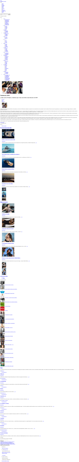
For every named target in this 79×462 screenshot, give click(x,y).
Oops (1, 1)
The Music (3, 10)
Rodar (3, 6)
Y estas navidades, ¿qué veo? (9, 327)
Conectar (3, 8)
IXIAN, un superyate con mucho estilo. (8, 139)
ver (36, 142)
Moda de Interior (4, 202)
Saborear (3, 5)
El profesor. (2, 425)
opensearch (1, 13)
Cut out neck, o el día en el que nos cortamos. (11, 297)
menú (1, 2)
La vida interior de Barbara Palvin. (8, 243)
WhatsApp (3, 101)
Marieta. (1, 388)
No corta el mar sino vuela (5, 127)
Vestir (2, 3)
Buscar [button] (9, 14)
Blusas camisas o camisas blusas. (9, 357)
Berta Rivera (3, 141)
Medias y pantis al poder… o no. (9, 344)
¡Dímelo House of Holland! (8, 361)
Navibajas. (6, 310)
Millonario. (2, 373)
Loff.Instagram (4, 276)
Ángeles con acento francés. (8, 340)
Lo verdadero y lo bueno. (4, 403)
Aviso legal (3, 455)
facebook (3, 99)
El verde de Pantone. (7, 306)
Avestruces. (2, 410)
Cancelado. (2, 418)
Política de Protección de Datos (6, 452)
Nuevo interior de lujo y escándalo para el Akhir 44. (10, 154)
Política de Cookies (4, 453)
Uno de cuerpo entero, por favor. (9, 284)
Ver (2, 9)
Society (3, 11)
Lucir (2, 4)
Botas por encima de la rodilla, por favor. (10, 331)
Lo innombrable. (3, 381)
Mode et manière (4, 1)
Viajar (3, 7)
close (1, 17)
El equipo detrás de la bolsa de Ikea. (9, 293)
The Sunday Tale (4, 372)
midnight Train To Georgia (6, 13)
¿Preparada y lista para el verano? (8, 228)
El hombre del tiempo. (4, 432)
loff (1, 0)
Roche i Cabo (6, 449)
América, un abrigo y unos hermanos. (10, 323)
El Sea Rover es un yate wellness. (7, 183)
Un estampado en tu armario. (8, 314)
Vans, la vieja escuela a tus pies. (9, 353)
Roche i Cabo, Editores (5, 448)
